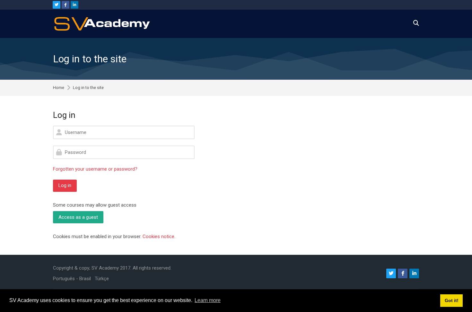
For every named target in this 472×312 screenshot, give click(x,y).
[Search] (416, 23)
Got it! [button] (452, 300)
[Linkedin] (74, 5)
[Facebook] (65, 5)
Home (58, 88)
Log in (64, 185)
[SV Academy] (102, 23)
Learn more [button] (208, 300)
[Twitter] (56, 5)
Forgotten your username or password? (95, 169)
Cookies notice (158, 236)
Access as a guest (78, 217)
